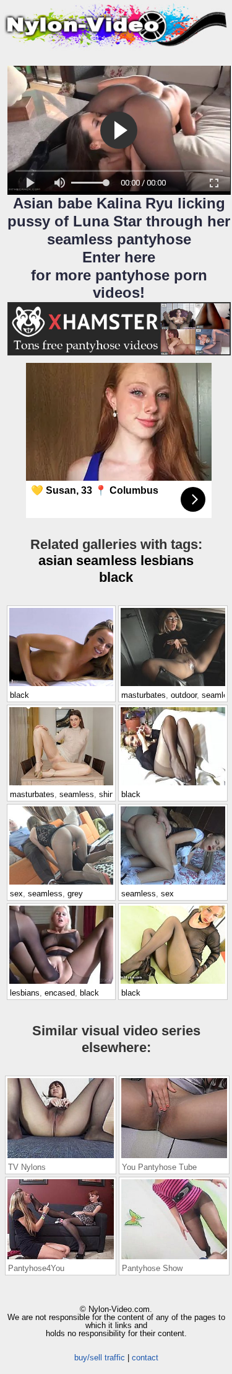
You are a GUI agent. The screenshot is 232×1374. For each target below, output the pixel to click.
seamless (106, 560)
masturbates (143, 695)
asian (55, 560)
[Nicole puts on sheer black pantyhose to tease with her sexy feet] (172, 784)
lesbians (167, 560)
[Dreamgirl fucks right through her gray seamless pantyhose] (61, 884)
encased (60, 992)
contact (145, 1357)
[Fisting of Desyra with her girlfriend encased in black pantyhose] (61, 983)
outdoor (184, 695)
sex (16, 893)
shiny (108, 794)
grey (75, 893)
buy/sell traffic (99, 1357)
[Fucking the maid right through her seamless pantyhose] (172, 884)
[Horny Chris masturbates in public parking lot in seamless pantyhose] (172, 685)
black (116, 577)
